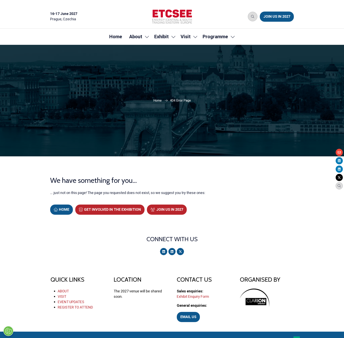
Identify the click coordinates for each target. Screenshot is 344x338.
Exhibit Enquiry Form (193, 296)
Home (115, 36)
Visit (186, 36)
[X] (180, 251)
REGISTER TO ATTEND (75, 307)
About (135, 36)
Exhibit (161, 36)
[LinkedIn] (163, 251)
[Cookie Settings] (8, 331)
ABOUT (63, 291)
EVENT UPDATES (71, 302)
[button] (252, 16)
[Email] (339, 152)
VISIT (62, 296)
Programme (215, 36)
